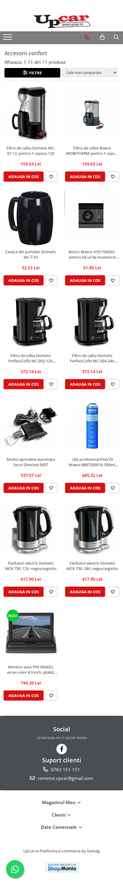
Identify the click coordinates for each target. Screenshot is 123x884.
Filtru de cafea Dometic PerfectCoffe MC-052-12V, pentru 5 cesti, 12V (30, 358)
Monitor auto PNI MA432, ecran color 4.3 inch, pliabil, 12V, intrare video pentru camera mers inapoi (30, 669)
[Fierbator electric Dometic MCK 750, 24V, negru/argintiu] (92, 529)
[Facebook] (61, 749)
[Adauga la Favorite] (51, 176)
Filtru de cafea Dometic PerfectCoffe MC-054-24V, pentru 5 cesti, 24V (92, 358)
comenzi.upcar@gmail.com (64, 778)
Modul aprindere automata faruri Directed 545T (31, 462)
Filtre (34, 72)
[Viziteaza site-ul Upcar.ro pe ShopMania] (62, 867)
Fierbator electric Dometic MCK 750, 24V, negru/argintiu (92, 565)
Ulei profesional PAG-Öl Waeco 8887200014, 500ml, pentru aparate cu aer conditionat (92, 462)
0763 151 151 (65, 769)
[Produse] (8, 38)
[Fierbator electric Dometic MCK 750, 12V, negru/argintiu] (31, 529)
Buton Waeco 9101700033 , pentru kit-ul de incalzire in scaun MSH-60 (92, 254)
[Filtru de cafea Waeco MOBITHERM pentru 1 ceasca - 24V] (92, 114)
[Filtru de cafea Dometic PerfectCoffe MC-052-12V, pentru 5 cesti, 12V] (31, 322)
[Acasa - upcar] (61, 21)
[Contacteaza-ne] (87, 37)
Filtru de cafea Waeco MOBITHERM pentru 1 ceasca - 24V (92, 150)
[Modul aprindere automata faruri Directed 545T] (31, 426)
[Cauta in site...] (116, 37)
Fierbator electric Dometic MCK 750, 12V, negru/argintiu (30, 565)
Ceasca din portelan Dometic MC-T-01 (30, 254)
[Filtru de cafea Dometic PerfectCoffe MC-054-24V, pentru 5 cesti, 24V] (92, 322)
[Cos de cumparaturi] (102, 37)
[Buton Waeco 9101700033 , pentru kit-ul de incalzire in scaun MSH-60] (92, 218)
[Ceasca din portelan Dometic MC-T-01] (31, 218)
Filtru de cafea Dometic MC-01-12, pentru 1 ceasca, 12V (31, 150)
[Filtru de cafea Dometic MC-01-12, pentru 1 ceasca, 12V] (31, 114)
